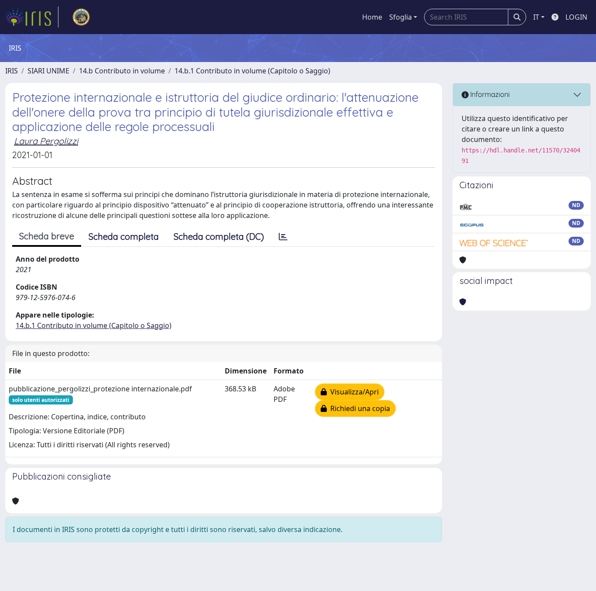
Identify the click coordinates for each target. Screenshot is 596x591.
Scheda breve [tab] (46, 236)
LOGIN (576, 17)
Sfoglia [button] (400, 17)
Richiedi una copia (358, 408)
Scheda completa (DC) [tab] (219, 236)
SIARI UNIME (48, 71)
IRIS (11, 71)
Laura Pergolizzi (46, 140)
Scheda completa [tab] (124, 236)
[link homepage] (31, 17)
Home (372, 17)
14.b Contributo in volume (122, 71)
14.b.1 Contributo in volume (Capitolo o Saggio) (252, 71)
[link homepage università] (81, 17)
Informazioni (489, 94)
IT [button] (536, 17)
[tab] (283, 237)
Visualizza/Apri (353, 392)
